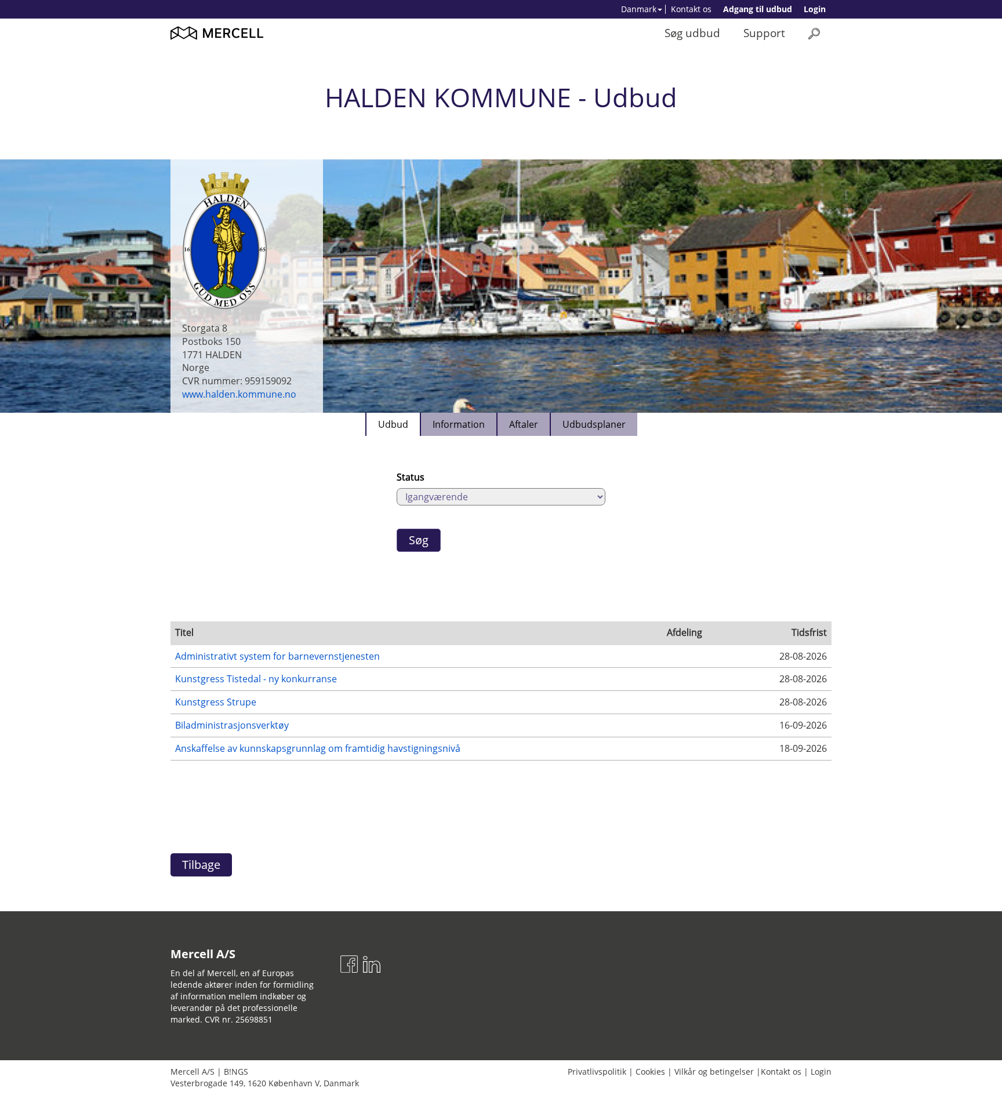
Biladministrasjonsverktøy (232, 725)
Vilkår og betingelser (714, 1071)
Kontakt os (691, 8)
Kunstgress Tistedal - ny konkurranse (256, 678)
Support (764, 33)
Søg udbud (692, 33)
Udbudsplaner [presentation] (594, 424)
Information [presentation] (459, 424)
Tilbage (201, 864)
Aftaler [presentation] (523, 424)
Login (815, 8)
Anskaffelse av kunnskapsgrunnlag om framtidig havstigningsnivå (317, 748)
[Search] (814, 33)
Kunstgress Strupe (215, 702)
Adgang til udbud (757, 8)
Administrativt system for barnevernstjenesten (277, 656)
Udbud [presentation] (393, 424)
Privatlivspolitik (597, 1071)
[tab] (392, 424)
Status (410, 477)
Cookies (650, 1071)
